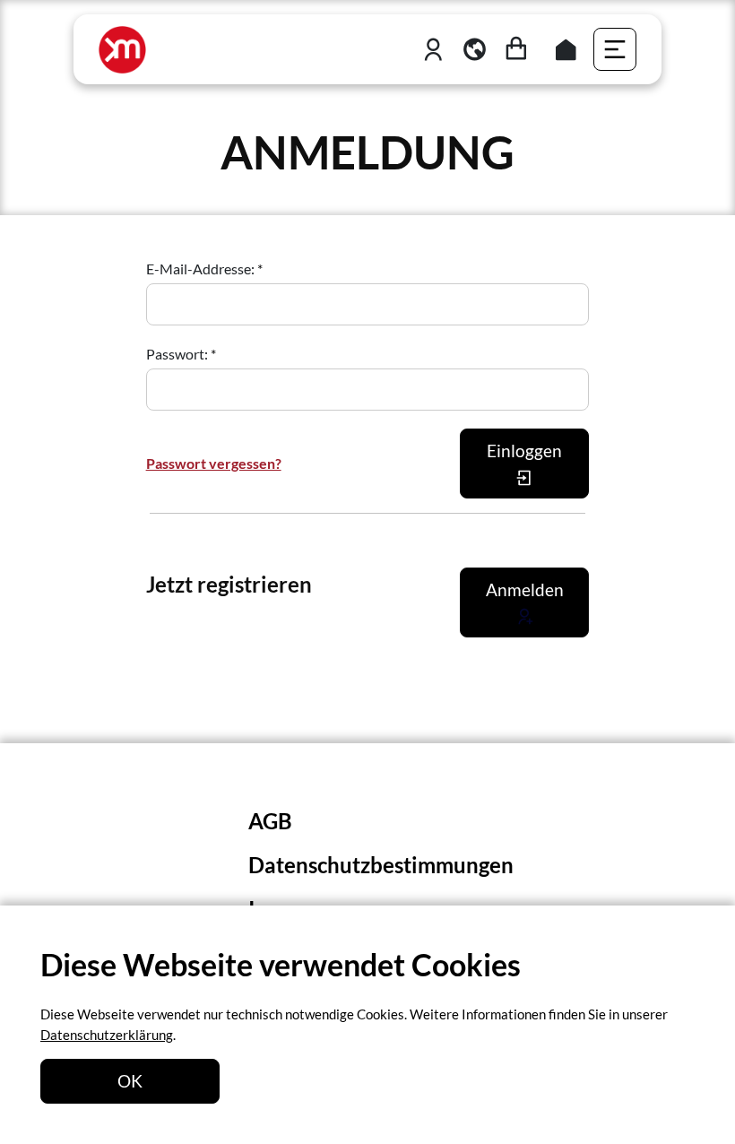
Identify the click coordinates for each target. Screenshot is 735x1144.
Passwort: (178, 353)
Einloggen (524, 450)
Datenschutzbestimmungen (381, 865)
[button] (474, 49)
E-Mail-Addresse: (201, 268)
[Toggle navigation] (614, 49)
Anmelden (525, 589)
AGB (270, 821)
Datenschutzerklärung (106, 1035)
